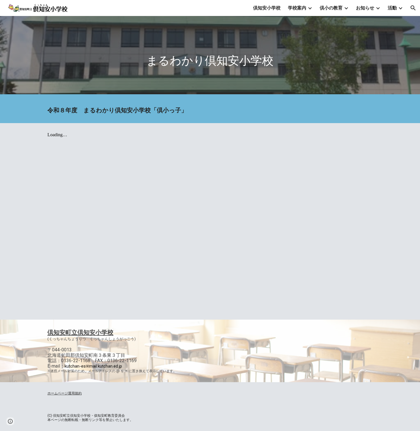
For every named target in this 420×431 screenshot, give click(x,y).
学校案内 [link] (297, 8)
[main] (210, 56)
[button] (413, 8)
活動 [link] (392, 8)
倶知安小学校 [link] (267, 8)
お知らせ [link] (365, 8)
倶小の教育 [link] (331, 8)
